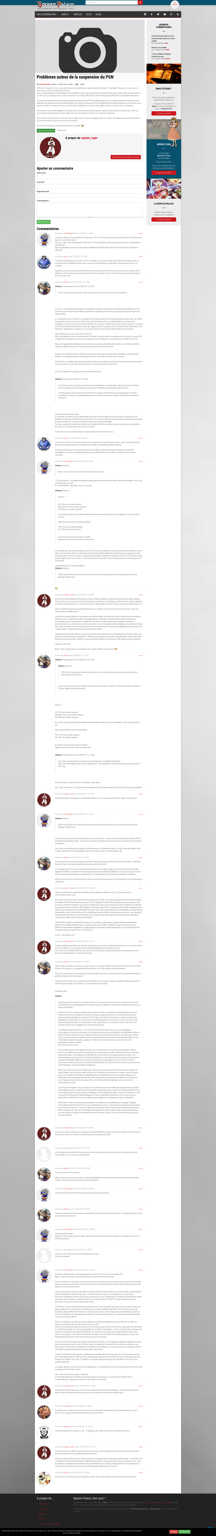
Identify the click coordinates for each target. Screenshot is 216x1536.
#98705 (141, 595)
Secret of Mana (150, 1503)
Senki (66, 1472)
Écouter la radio (163, 219)
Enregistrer (44, 222)
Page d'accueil (43, 191)
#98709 (141, 256)
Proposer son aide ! (164, 173)
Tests (89, 14)
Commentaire (43, 201)
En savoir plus (184, 1532)
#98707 (141, 438)
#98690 (141, 1270)
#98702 (141, 814)
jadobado (67, 1427)
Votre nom (42, 173)
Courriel (41, 182)
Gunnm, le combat (159, 47)
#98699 (141, 941)
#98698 (141, 962)
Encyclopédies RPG (46, 14)
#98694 (141, 1188)
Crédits (41, 1519)
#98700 (141, 888)
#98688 (141, 1406)
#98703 (141, 794)
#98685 (141, 1472)
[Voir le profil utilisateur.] (50, 147)
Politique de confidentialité (49, 1524)
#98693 (141, 1209)
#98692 (141, 1229)
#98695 (141, 1168)
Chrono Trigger (164, 1503)
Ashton (66, 282)
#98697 (141, 1128)
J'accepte (174, 1532)
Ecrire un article (163, 113)
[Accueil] (59, 5)
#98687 (141, 1426)
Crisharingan (68, 233)
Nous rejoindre (44, 1504)
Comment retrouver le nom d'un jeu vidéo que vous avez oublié (163, 38)
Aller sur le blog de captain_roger (125, 157)
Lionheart (67, 1406)
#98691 (141, 1249)
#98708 (141, 282)
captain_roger (45, 84)
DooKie (167, 59)
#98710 (141, 233)
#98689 (141, 1386)
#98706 (141, 461)
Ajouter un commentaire (46, 131)
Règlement (43, 1514)
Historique (43, 1509)
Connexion (175, 4)
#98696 (141, 1148)
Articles (78, 14)
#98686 (141, 1447)
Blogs (99, 14)
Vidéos (65, 14)
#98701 (141, 857)
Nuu (65, 256)
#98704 (141, 655)
